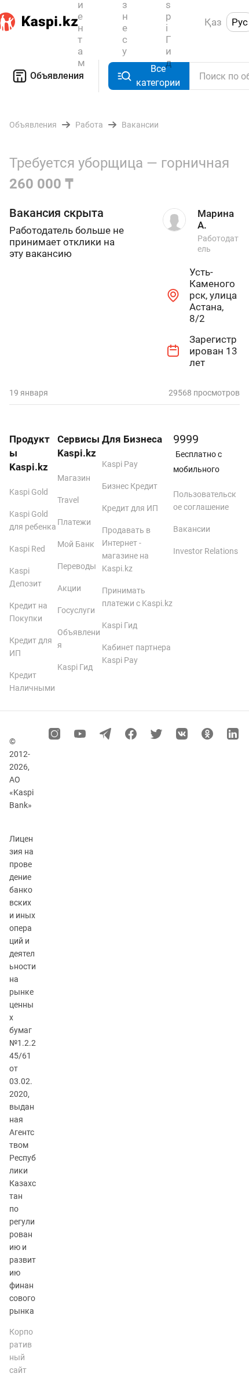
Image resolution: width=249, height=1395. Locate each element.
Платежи (74, 522)
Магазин (73, 478)
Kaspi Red (27, 548)
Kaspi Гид (75, 667)
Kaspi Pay (120, 464)
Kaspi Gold (28, 492)
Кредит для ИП (130, 508)
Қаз (213, 22)
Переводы (76, 566)
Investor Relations (205, 551)
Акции (69, 588)
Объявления (57, 75)
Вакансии (191, 529)
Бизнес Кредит (130, 486)
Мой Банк (75, 544)
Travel (68, 500)
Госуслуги (76, 610)
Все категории (158, 75)
